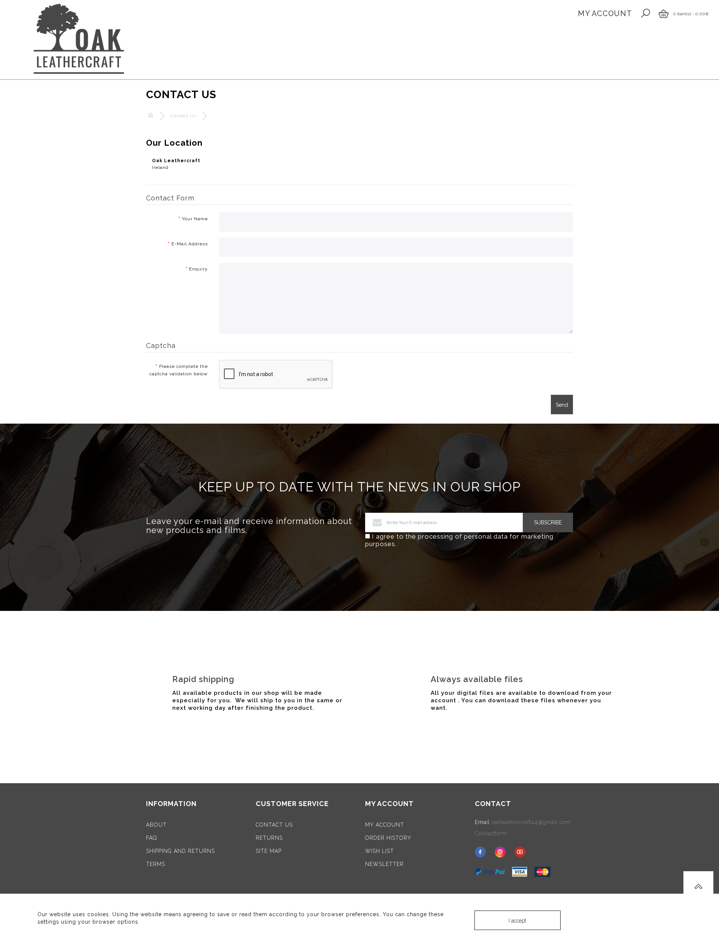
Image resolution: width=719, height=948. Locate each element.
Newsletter (384, 864)
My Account (384, 825)
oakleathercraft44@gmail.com (531, 822)
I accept (517, 921)
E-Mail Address (190, 243)
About (156, 825)
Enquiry (198, 269)
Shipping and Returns (180, 851)
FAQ (151, 838)
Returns (269, 838)
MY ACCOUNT (605, 13)
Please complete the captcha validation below (178, 370)
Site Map (269, 851)
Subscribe (548, 523)
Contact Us (183, 115)
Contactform (491, 833)
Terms (155, 864)
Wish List (379, 851)
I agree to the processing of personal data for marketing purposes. (459, 540)
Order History (388, 838)
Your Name (195, 218)
